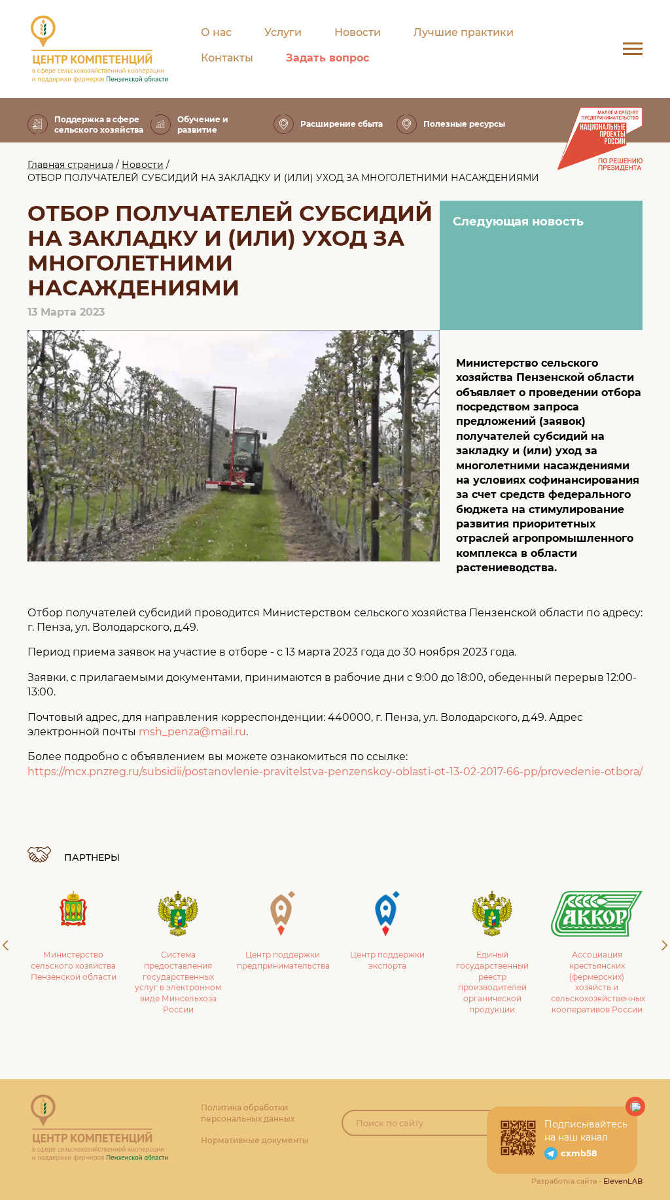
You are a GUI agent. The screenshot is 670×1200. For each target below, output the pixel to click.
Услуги (283, 32)
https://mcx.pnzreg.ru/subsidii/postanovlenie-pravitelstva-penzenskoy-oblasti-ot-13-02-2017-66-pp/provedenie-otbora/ (335, 771)
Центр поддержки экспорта (387, 960)
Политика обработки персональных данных (247, 1113)
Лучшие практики (464, 32)
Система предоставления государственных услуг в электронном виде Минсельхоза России (178, 982)
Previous (6, 945)
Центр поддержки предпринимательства (283, 960)
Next (664, 945)
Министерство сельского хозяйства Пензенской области (73, 966)
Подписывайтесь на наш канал (585, 1130)
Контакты (227, 58)
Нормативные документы (255, 1140)
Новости (357, 32)
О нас (216, 32)
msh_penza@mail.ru (192, 731)
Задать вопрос (327, 58)
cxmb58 (579, 1153)
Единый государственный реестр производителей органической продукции (492, 982)
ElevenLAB (623, 1181)
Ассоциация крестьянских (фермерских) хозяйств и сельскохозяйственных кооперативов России (598, 982)
